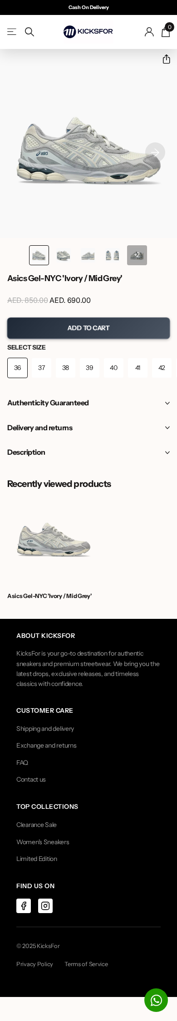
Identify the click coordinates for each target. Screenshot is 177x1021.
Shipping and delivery (45, 728)
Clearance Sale (36, 825)
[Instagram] (45, 906)
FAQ (22, 762)
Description (26, 452)
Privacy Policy (34, 964)
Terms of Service (86, 964)
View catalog (12, 32)
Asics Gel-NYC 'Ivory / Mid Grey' (49, 595)
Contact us (31, 779)
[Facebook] (23, 906)
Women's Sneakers (42, 842)
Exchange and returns (46, 745)
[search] (29, 32)
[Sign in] (149, 32)
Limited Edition (36, 859)
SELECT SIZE (26, 347)
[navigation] (39, 255)
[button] (163, 59)
